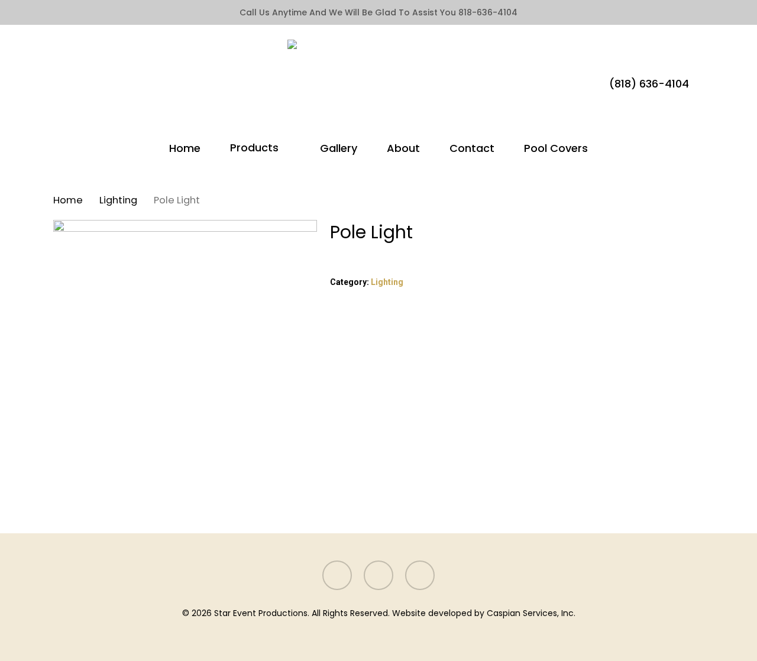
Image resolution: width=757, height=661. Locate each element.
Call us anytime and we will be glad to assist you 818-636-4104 (378, 12)
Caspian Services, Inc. (531, 613)
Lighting (118, 200)
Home (68, 200)
